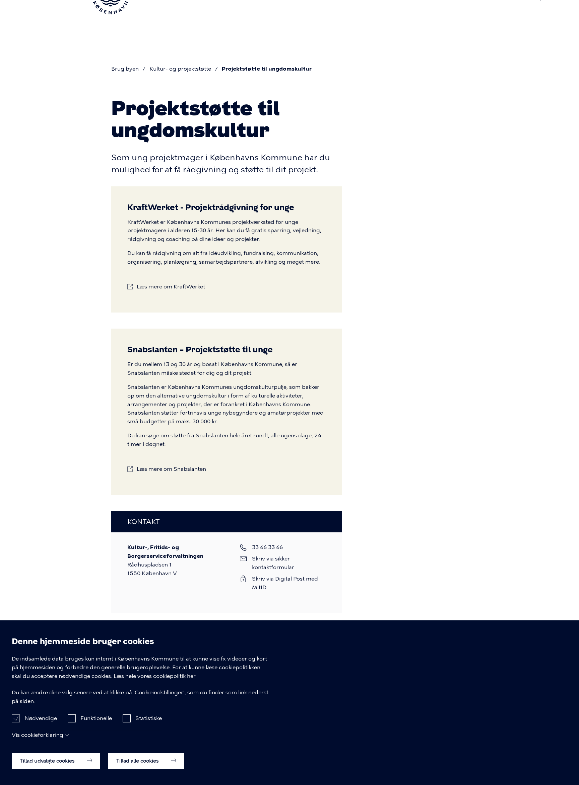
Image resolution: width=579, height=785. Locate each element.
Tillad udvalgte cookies (48, 761)
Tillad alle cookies (138, 761)
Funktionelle (96, 718)
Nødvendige (40, 718)
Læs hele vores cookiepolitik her (155, 676)
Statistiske (148, 718)
